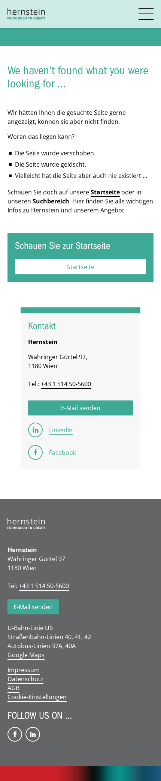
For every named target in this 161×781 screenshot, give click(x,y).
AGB (13, 688)
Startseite (105, 192)
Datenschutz (25, 679)
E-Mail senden (33, 607)
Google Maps (26, 655)
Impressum (23, 670)
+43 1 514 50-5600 (66, 384)
